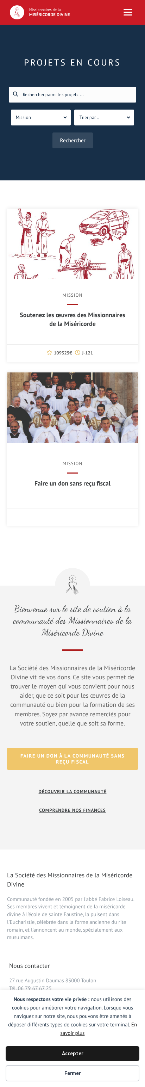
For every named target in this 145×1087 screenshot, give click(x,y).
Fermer (72, 1073)
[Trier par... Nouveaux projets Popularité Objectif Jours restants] (104, 117)
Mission (72, 295)
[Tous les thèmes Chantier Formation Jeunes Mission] (41, 117)
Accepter (72, 1053)
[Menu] (128, 12)
